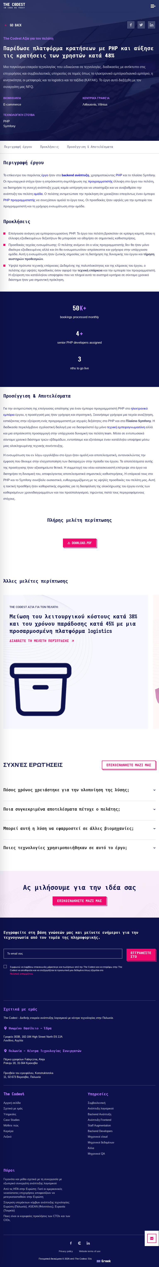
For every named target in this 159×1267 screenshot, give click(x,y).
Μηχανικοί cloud (97, 1136)
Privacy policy (66, 1251)
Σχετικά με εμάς (13, 1108)
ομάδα (38, 194)
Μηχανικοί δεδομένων (101, 1142)
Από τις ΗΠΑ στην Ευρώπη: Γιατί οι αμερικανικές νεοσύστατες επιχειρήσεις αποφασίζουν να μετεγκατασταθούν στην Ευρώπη (33, 1192)
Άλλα (91, 1148)
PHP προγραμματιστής (19, 200)
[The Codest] (14, 7)
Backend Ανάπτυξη (99, 1114)
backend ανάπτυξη (75, 175)
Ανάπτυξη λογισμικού (101, 1108)
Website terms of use (89, 1251)
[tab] (79, 790)
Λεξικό (7, 1136)
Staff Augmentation (99, 1125)
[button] (79, 790)
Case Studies (12, 1119)
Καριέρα (8, 1131)
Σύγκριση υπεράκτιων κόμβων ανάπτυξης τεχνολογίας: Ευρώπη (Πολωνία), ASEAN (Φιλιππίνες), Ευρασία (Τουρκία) (37, 1206)
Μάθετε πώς (11, 1125)
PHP (119, 175)
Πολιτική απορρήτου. (21, 974)
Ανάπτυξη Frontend (99, 1119)
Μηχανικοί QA (96, 1153)
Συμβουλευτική (96, 1102)
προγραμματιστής (100, 181)
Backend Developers (100, 1131)
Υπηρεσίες (10, 1114)
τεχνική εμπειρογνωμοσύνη (126, 427)
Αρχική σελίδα (12, 1102)
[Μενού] (152, 5)
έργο (44, 175)
